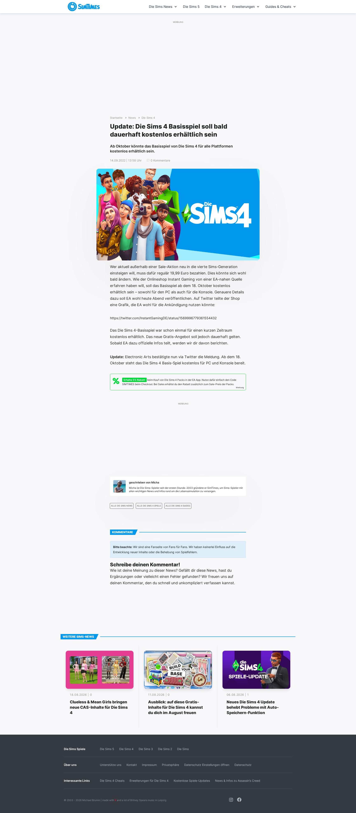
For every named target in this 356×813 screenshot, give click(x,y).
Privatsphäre (170, 765)
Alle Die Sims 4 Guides (178, 505)
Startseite (116, 117)
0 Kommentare (160, 160)
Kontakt (131, 765)
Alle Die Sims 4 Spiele (149, 505)
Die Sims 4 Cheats (112, 780)
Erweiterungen (243, 7)
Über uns (70, 765)
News (132, 117)
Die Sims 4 (213, 7)
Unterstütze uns (110, 765)
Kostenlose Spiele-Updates (192, 780)
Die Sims (183, 749)
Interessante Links (77, 780)
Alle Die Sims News (121, 505)
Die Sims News (160, 7)
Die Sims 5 (191, 7)
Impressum (149, 765)
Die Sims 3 (146, 749)
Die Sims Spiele (74, 749)
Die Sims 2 (165, 749)
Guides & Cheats (278, 7)
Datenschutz (243, 765)
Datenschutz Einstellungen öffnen (206, 765)
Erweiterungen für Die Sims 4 (149, 780)
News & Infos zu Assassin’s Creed (237, 780)
